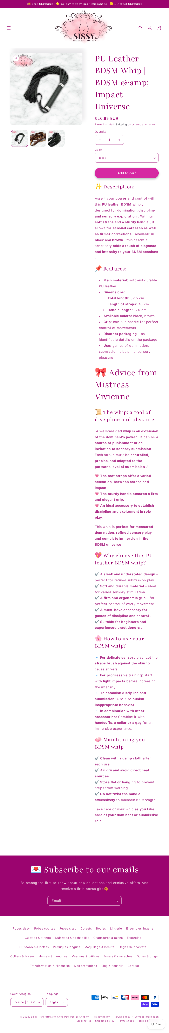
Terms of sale (126, 1020)
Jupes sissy (67, 928)
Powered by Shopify (76, 1016)
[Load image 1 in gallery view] (19, 138)
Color (98, 149)
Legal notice (83, 1020)
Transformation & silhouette (50, 965)
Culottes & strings (38, 937)
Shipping (121, 124)
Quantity (100, 131)
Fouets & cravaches (118, 956)
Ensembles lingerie (139, 928)
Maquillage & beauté (99, 947)
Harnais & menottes (53, 956)
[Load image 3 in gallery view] (38, 138)
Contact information (147, 1016)
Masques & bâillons (86, 956)
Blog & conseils (112, 965)
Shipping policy (104, 1020)
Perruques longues (66, 947)
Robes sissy (21, 928)
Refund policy (122, 1016)
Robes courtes (44, 928)
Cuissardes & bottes (34, 947)
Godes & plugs (147, 956)
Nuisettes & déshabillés (72, 937)
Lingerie (116, 928)
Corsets (86, 928)
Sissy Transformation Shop (47, 1016)
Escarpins (134, 937)
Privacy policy (101, 1016)
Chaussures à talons (108, 937)
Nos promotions (85, 965)
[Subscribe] (116, 901)
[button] (8, 28)
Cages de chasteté (132, 947)
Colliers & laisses (22, 956)
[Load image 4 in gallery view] (56, 138)
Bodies (101, 928)
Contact (133, 965)
